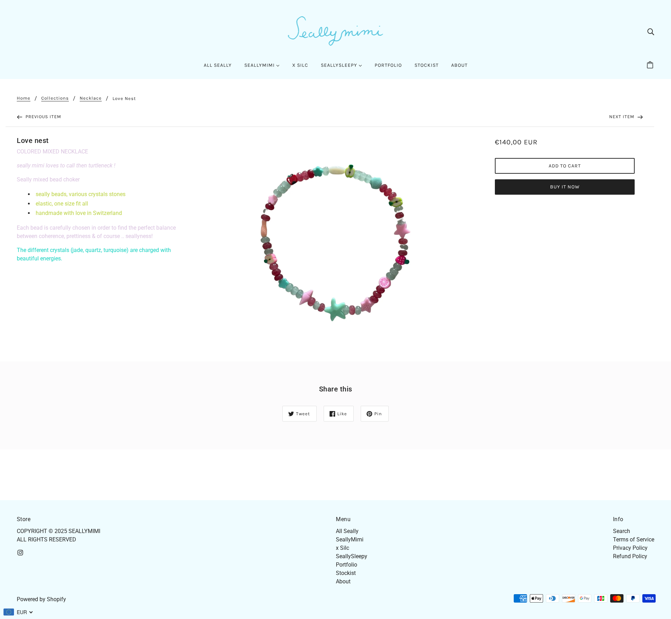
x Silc (342, 548)
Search (621, 531)
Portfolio (346, 564)
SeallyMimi (349, 539)
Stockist (346, 573)
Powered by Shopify (41, 599)
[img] (650, 31)
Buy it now (565, 187)
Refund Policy (630, 556)
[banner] (336, 31)
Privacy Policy (630, 548)
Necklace (91, 98)
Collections (55, 98)
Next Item (622, 116)
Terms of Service (633, 539)
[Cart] (651, 65)
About (343, 581)
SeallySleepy (351, 556)
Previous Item (42, 116)
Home (23, 98)
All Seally (347, 531)
